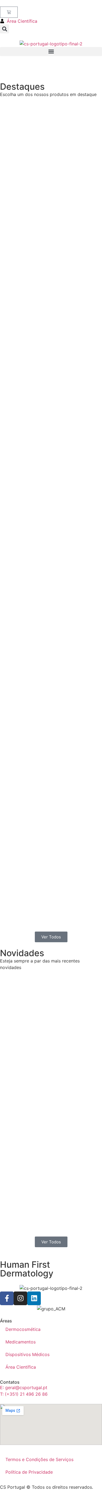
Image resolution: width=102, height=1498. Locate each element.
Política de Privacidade (29, 1472)
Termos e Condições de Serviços (39, 1459)
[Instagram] (20, 1298)
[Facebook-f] (7, 1298)
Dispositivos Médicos (27, 1354)
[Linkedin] (34, 1298)
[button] (4, 28)
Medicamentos (20, 1342)
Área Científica (20, 1367)
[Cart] (9, 12)
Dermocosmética (23, 1329)
